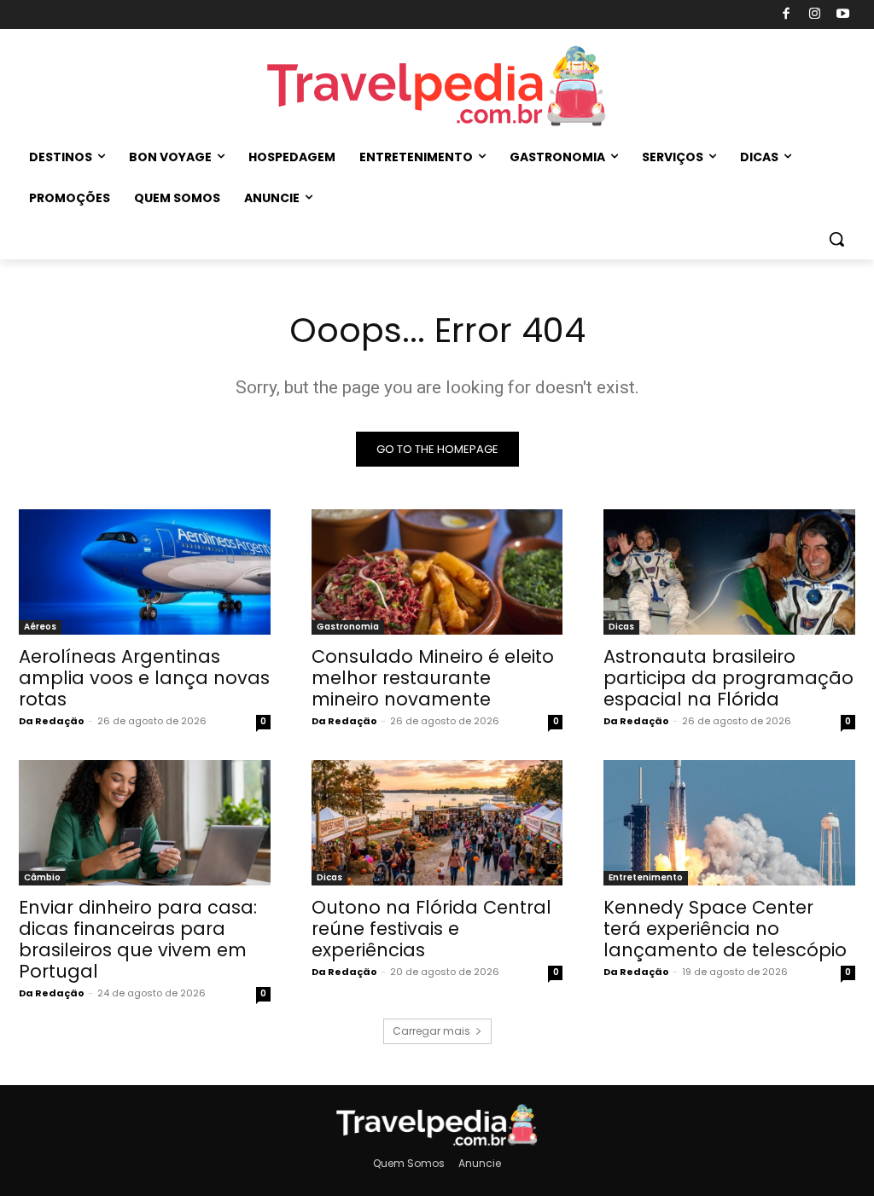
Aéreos (40, 626)
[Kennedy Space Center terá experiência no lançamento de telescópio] (729, 822)
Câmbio (42, 877)
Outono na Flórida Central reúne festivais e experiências (431, 928)
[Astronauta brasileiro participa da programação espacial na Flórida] (729, 572)
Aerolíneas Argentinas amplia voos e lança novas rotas (144, 677)
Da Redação (51, 721)
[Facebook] (786, 15)
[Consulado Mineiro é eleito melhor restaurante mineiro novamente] (437, 572)
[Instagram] (814, 15)
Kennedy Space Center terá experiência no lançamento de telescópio (725, 928)
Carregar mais (431, 1031)
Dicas (621, 626)
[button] (836, 238)
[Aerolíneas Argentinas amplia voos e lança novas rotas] (145, 572)
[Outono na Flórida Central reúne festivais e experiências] (437, 822)
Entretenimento (646, 877)
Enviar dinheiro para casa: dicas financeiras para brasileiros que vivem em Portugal (138, 939)
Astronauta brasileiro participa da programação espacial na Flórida (728, 677)
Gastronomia (348, 626)
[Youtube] (843, 15)
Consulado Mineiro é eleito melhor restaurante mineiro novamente (433, 677)
